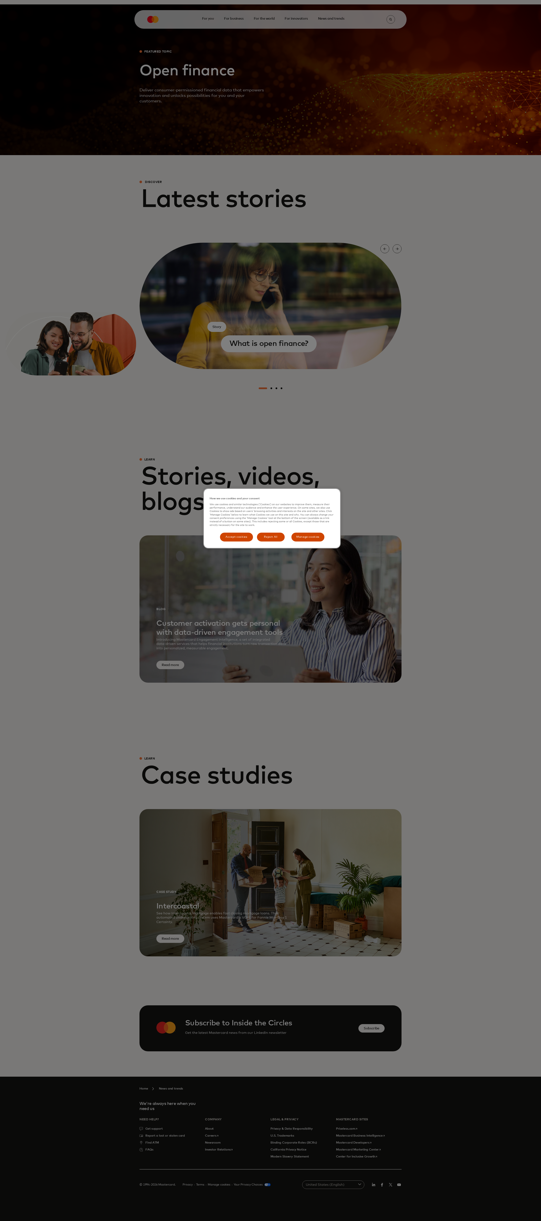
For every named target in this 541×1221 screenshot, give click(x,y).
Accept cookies (236, 537)
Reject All (270, 537)
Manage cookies (307, 537)
